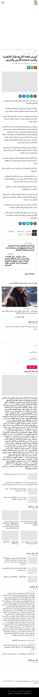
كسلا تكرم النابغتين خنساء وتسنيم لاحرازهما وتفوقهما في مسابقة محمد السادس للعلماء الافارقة (19, 247)
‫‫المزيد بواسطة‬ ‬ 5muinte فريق (18, 283)
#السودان (28, 231)
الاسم (36, 345)
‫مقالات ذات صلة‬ (32, 283)
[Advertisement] (19, 25)
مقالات (4, 305)
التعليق (35, 329)
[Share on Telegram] (24, 96)
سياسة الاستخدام (27, 693)
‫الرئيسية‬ (35, 49)
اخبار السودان (29, 49)
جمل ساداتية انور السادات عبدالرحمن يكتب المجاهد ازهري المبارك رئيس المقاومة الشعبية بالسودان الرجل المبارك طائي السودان (17, 259)
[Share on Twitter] (27, 96)
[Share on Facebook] (35, 96)
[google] (35, 68)
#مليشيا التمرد (11, 231)
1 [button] (23, 317)
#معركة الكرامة (20, 231)
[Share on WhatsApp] (31, 96)
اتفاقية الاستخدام (18, 693)
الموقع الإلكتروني (33, 358)
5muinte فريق (32, 63)
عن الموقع (10, 693)
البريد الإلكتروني (33, 352)
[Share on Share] (20, 96)
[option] (19, 300)
